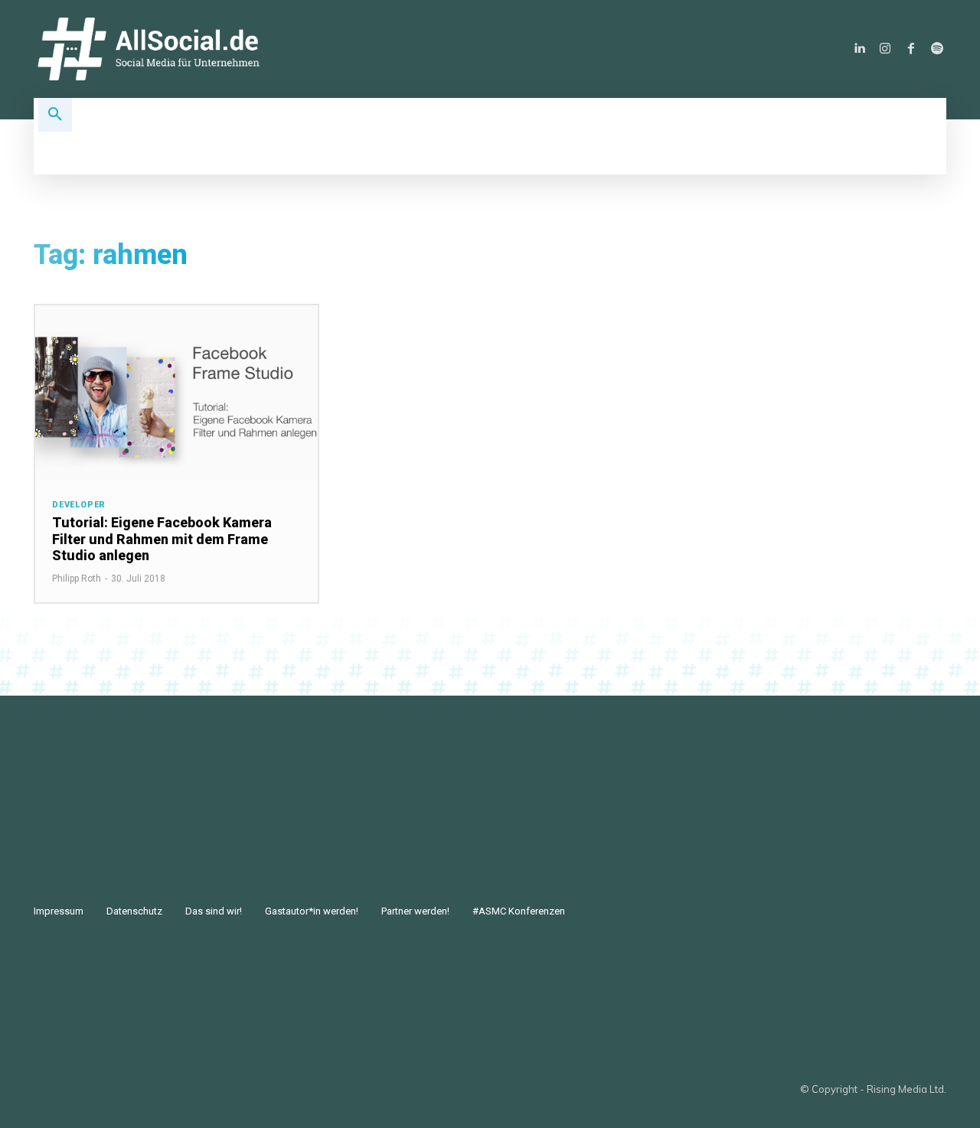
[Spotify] (937, 49)
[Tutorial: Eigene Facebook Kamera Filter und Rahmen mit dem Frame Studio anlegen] (176, 393)
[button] (55, 115)
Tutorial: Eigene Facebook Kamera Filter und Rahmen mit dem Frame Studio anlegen (162, 538)
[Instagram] (885, 49)
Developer (79, 504)
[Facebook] (911, 49)
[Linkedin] (859, 49)
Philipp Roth (76, 578)
